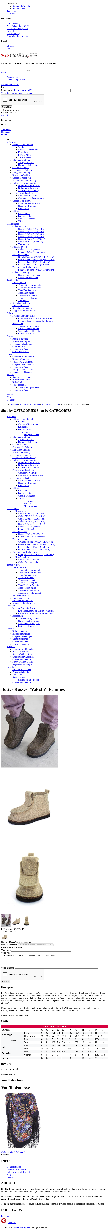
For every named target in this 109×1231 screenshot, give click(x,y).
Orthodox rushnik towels (29, 188)
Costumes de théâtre (21, 201)
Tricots (21, 221)
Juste (41, 955)
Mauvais (51, 955)
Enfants (10, 374)
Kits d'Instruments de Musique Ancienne (36, 318)
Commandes (12, 77)
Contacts (11, 13)
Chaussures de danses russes (31, 198)
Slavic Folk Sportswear (28, 387)
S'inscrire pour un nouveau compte (16, 93)
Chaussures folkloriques (23, 193)
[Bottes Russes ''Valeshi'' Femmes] (29, 840)
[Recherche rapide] (28, 70)
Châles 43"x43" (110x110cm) (31, 239)
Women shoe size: (9, 944)
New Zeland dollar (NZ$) (18, 26)
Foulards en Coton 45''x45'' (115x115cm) (36, 259)
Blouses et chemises (21, 379)
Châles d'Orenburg (20, 272)
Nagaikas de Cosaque (22, 372)
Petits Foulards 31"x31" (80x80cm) (34, 262)
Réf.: (3, 929)
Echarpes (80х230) (26, 529)
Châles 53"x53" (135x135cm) (31, 234)
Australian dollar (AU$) (17, 36)
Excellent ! (9, 955)
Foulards (28, 503)
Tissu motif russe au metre (29, 285)
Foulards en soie (19, 247)
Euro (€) (10, 31)
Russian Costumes (20, 359)
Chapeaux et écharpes (22, 344)
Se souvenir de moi (12, 110)
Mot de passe (7, 90)
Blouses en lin (24, 216)
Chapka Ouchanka (26, 218)
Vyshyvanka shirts (26, 162)
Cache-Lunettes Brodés (28, 328)
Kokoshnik (23, 152)
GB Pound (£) (13, 33)
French (10, 48)
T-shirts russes (24, 157)
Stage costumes (19, 385)
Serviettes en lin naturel (22, 308)
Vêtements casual (20, 211)
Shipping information (22, 6)
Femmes (10, 336)
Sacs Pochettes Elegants (29, 331)
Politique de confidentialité (19, 1172)
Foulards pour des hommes (24, 267)
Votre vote (5, 953)
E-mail (4, 87)
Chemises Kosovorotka (28, 149)
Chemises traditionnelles (23, 356)
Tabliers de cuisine (20, 305)
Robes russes (24, 213)
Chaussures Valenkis (27, 195)
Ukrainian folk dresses (28, 165)
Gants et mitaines (20, 346)
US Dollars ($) (13, 23)
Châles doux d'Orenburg (29, 275)
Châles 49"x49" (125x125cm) (31, 236)
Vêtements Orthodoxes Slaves (25, 183)
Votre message (7, 968)
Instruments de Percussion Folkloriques (35, 321)
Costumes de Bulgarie (22, 170)
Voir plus (23, 244)
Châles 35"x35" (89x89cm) (30, 241)
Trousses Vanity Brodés (28, 326)
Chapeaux (28, 501)
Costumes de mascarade (29, 203)
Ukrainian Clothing (21, 160)
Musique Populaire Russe (23, 316)
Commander (6, 132)
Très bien (21, 955)
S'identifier (6, 84)
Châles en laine (19, 226)
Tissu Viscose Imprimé (28, 298)
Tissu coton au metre (27, 295)
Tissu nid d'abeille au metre (30, 593)
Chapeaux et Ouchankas (23, 364)
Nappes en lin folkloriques (24, 310)
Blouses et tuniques (21, 341)
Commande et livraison (17, 1169)
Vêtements (11, 142)
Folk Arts (11, 313)
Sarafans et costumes (21, 377)
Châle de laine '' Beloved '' (13, 1152)
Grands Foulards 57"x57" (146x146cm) (36, 257)
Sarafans (22, 147)
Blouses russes (24, 155)
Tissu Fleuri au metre (27, 290)
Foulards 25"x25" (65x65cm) (31, 252)
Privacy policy (18, 8)
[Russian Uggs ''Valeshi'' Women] (29, 767)
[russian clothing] (19, 58)
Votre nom (6, 950)
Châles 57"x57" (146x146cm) (31, 231)
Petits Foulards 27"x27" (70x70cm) (34, 264)
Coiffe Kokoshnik (20, 351)
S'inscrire (15, 84)
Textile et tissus (13, 280)
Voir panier (6, 129)
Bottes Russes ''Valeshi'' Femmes (33, 689)
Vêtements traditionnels (22, 144)
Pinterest (12, 1222)
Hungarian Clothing (21, 172)
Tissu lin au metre (26, 293)
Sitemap (10, 1177)
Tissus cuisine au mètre (28, 590)
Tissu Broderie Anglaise (29, 585)
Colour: (4, 942)
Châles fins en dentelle (28, 277)
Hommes (11, 354)
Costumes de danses (27, 206)
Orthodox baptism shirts (29, 185)
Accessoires (17, 323)
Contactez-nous (14, 1167)
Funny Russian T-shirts (22, 369)
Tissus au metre (19, 282)
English (10, 46)
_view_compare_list (16, 79)
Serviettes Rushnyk (21, 303)
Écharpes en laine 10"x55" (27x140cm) (36, 270)
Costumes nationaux (21, 178)
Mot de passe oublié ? (22, 90)
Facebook (5, 1216)
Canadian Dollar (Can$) (17, 28)
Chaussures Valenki (21, 349)
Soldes (10, 394)
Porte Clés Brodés (26, 333)
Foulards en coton (20, 254)
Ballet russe (23, 208)
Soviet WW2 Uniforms (22, 362)
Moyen (32, 955)
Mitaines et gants (31, 506)
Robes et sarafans (20, 339)
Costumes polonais (20, 167)
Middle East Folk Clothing (24, 180)
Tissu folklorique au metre (29, 287)
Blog (9, 397)
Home (4, 134)
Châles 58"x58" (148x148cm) (31, 229)
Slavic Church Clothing (28, 190)
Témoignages (13, 11)
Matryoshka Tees (31, 434)
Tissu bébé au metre (27, 588)
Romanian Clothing (21, 175)
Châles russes (13, 224)
